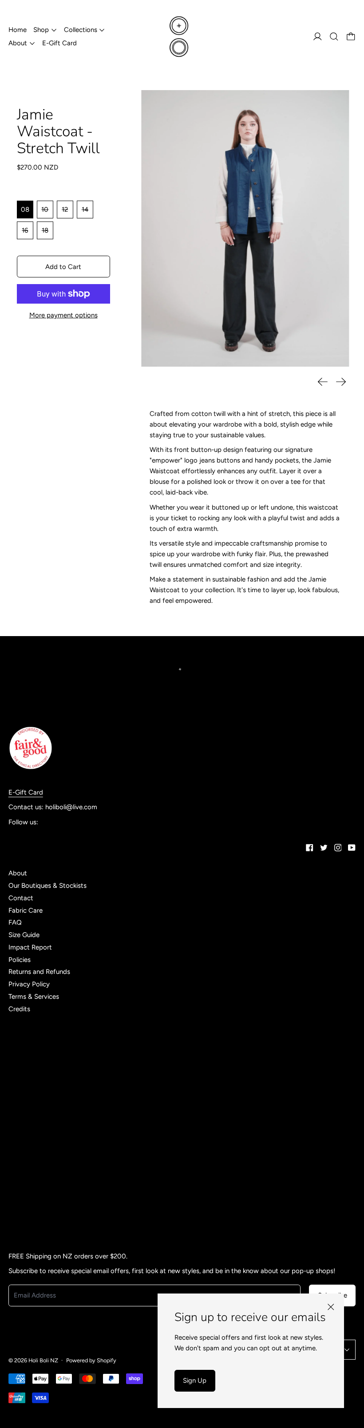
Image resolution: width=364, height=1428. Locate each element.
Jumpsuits (23, 1093)
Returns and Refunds (39, 972)
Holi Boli (20, 1056)
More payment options (63, 315)
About (17, 873)
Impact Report (30, 947)
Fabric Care (25, 910)
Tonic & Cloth (28, 1179)
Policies (19, 960)
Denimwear (25, 1032)
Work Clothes (28, 1217)
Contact (20, 898)
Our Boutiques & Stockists (47, 886)
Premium (21, 1155)
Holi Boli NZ (43, 1360)
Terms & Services (33, 997)
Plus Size (21, 1143)
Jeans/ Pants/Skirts (37, 1081)
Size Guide (24, 935)
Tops (15, 1192)
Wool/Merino (27, 1204)
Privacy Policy (29, 984)
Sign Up (194, 1380)
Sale (14, 1167)
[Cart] (351, 37)
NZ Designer (27, 1130)
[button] (334, 37)
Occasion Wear (30, 1229)
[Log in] (318, 37)
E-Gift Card (59, 43)
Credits (19, 1009)
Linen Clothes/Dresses (41, 1118)
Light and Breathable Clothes (51, 1106)
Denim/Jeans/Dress (37, 1020)
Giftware (21, 1044)
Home (17, 30)
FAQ (15, 922)
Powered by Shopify (91, 1360)
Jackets (20, 1069)
